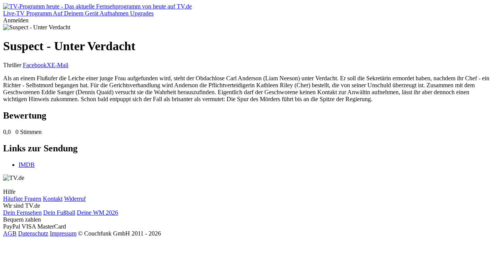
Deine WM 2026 (97, 212)
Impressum (63, 233)
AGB (10, 233)
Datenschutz (33, 233)
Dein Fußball (59, 212)
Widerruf (75, 198)
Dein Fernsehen (22, 212)
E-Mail (59, 65)
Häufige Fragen (22, 198)
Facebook (35, 65)
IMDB (27, 164)
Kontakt (53, 198)
